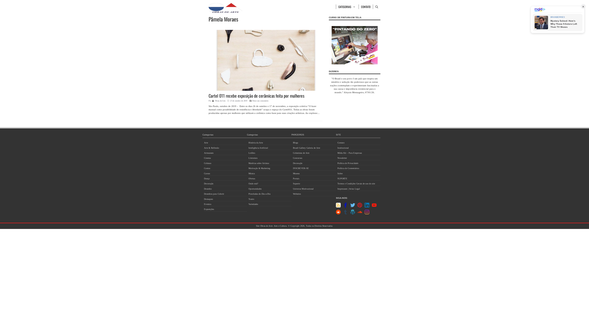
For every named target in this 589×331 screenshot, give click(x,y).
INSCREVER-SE (301, 168)
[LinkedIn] (367, 206)
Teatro (251, 199)
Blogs (295, 143)
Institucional (343, 148)
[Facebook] (345, 206)
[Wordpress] (352, 213)
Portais (296, 178)
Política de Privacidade (347, 163)
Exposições (209, 209)
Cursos (207, 173)
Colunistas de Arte (301, 153)
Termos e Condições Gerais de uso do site (356, 184)
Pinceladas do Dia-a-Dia (259, 194)
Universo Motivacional (303, 189)
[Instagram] (367, 213)
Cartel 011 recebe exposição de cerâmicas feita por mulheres (256, 96)
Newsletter (342, 158)
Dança (207, 178)
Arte (206, 143)
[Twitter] (352, 206)
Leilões (251, 153)
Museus (296, 173)
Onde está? (253, 184)
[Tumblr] (345, 213)
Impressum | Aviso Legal (348, 189)
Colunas (207, 163)
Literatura (253, 158)
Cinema (207, 158)
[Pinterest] (359, 206)
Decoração (208, 184)
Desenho (208, 189)
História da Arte (255, 143)
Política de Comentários (348, 168)
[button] (376, 6)
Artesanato (209, 153)
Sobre (340, 173)
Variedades (253, 204)
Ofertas (251, 178)
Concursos (297, 158)
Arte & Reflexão (211, 148)
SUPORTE (342, 178)
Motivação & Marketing (259, 168)
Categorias (344, 7)
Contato (366, 7)
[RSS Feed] (338, 206)
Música (251, 173)
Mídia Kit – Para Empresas (349, 153)
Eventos (207, 204)
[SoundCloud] (359, 213)
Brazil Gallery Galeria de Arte (306, 148)
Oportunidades (255, 189)
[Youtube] (374, 206)
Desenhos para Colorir (214, 194)
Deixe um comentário (260, 101)
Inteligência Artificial (258, 148)
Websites (297, 194)
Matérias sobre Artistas (258, 163)
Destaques (208, 199)
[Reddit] (338, 213)
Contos (207, 168)
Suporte (296, 184)
